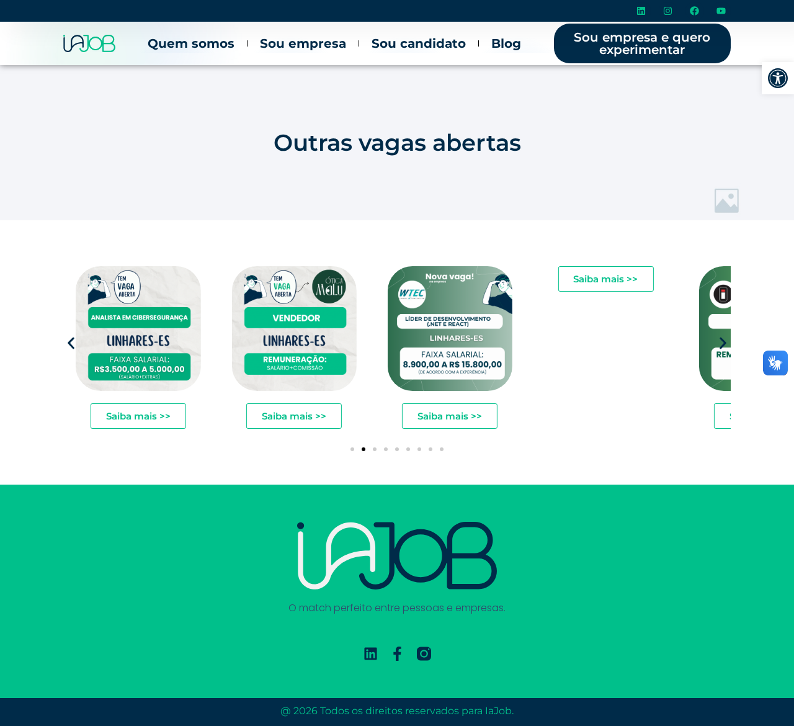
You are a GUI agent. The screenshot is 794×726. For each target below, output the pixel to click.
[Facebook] (694, 11)
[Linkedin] (641, 11)
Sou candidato (419, 43)
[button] (778, 78)
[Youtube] (721, 11)
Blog (506, 43)
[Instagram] (668, 11)
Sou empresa (303, 43)
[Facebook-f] (397, 654)
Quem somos (191, 43)
